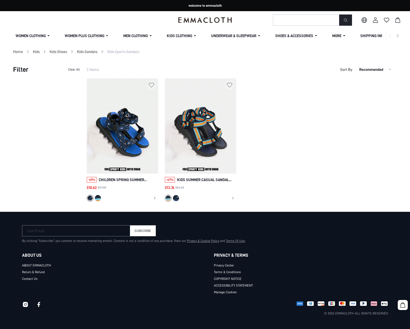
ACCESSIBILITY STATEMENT (233, 285)
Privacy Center (224, 265)
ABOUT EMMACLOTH (36, 265)
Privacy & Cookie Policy (203, 241)
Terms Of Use (235, 241)
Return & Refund (33, 272)
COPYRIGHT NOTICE (228, 279)
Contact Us (30, 279)
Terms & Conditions (227, 272)
